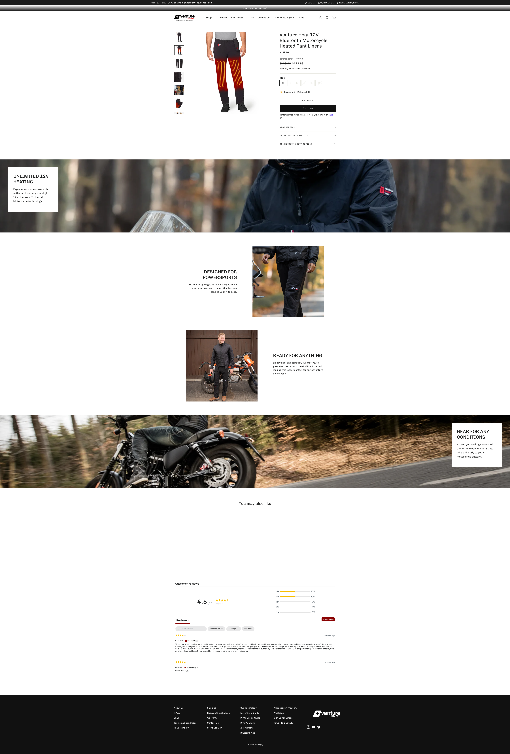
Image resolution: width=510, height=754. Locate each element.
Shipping (284, 68)
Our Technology (248, 708)
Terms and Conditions (185, 723)
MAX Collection (260, 17)
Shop (209, 17)
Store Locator (214, 728)
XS (283, 83)
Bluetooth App (247, 733)
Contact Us (213, 723)
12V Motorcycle (284, 17)
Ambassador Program (285, 708)
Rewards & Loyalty (283, 723)
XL (311, 83)
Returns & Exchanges (218, 713)
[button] (295, 591)
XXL (320, 83)
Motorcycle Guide (249, 713)
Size (282, 78)
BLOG (177, 718)
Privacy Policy (181, 728)
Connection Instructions (296, 144)
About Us (179, 708)
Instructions (247, 728)
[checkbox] (248, 628)
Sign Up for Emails (283, 718)
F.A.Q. (177, 713)
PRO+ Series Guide (250, 718)
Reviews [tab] (182, 620)
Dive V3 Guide (247, 723)
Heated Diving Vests (232, 17)
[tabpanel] (255, 651)
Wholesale (279, 713)
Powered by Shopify (255, 745)
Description (288, 127)
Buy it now (308, 108)
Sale (301, 17)
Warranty (212, 718)
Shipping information (294, 135)
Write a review (328, 619)
